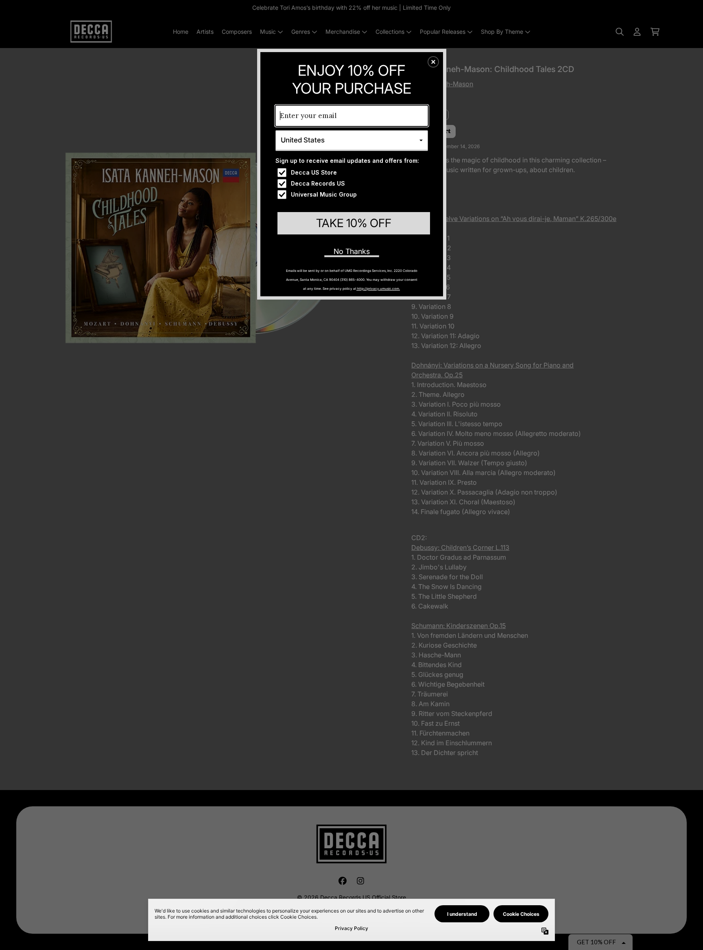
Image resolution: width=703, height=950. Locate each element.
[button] (433, 62)
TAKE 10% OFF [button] (353, 223)
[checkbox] (352, 172)
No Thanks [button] (352, 251)
